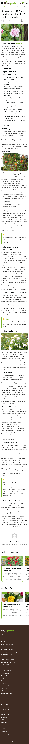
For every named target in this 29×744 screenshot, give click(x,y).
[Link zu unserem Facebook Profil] (2, 634)
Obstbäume (4, 688)
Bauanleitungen (5, 712)
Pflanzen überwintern (6, 693)
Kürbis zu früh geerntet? (7, 647)
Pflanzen (5, 6)
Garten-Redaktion (9, 21)
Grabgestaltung (5, 707)
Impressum (4, 737)
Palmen (3, 691)
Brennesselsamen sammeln (8, 662)
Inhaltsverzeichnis (11, 43)
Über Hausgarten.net (6, 734)
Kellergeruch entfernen (7, 654)
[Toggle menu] (2, 3)
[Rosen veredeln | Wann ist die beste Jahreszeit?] (12, 597)
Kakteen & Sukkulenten (7, 686)
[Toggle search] (26, 3)
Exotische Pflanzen (5, 675)
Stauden (3, 696)
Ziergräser (3, 683)
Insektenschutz (5, 709)
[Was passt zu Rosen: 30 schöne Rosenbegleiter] (12, 561)
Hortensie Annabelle (6, 664)
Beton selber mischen (6, 657)
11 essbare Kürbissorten (7, 649)
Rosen (10, 6)
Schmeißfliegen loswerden (7, 659)
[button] (11, 584)
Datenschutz (4, 728)
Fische (2, 678)
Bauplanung (4, 717)
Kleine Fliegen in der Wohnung (9, 652)
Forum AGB (4, 731)
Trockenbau (4, 722)
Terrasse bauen (5, 714)
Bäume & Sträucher (6, 673)
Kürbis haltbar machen (7, 644)
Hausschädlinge (5, 704)
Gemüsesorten (4, 681)
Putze (2, 719)
